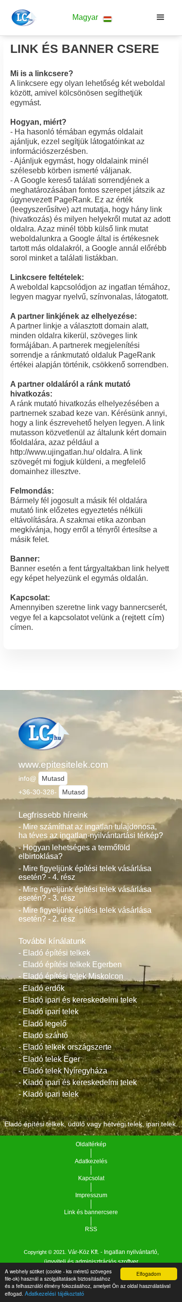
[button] (92, 18)
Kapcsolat (91, 1178)
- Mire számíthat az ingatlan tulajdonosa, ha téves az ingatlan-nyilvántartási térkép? (90, 831)
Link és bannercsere (91, 1212)
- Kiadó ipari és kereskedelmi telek (77, 1082)
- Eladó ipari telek (48, 1011)
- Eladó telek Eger (49, 1059)
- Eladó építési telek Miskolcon (70, 976)
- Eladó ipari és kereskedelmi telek (77, 1000)
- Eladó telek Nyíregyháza (62, 1071)
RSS (91, 1229)
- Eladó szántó (43, 1035)
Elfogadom (148, 1273)
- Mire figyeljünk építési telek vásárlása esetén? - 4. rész (84, 873)
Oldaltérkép (91, 1144)
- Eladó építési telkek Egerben (70, 964)
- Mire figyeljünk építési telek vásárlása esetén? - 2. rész (84, 914)
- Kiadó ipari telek (48, 1094)
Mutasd (53, 778)
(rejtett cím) (143, 617)
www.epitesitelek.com (63, 764)
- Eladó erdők (41, 988)
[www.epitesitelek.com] (22, 17)
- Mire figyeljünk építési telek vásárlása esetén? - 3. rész (84, 894)
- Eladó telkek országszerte (65, 1047)
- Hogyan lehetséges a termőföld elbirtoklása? (74, 852)
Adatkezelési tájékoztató (54, 1293)
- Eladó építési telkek (54, 953)
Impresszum (91, 1195)
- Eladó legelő (42, 1024)
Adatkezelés (91, 1161)
